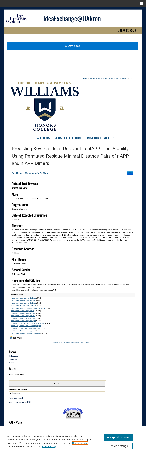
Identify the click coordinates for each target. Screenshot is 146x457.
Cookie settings (80, 443)
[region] (73, 441)
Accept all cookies (118, 437)
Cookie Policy (49, 446)
